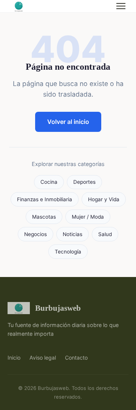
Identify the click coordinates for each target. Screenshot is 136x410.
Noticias (72, 234)
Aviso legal (42, 357)
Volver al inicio (68, 121)
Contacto (76, 357)
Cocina (48, 182)
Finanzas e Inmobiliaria (44, 199)
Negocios (35, 234)
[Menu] (120, 6)
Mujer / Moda (88, 217)
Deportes (84, 182)
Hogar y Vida (103, 199)
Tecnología (68, 252)
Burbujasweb (58, 308)
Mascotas (44, 217)
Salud (105, 234)
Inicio (14, 357)
